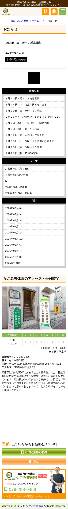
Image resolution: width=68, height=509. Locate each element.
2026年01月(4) (13, 250)
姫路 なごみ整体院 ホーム (25, 20)
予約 (36, 461)
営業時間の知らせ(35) (17, 174)
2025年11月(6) (13, 263)
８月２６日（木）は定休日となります (26, 104)
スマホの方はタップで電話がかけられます (26, 496)
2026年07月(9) (13, 214)
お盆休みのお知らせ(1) (17, 168)
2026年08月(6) (13, 208)
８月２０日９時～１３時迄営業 (22, 98)
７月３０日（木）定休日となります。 (26, 135)
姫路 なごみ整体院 (33, 505)
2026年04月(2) (13, 232)
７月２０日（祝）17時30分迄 (21, 153)
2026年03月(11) (14, 238)
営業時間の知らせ (16, 59)
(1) (6, 180)
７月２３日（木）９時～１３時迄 (23, 147)
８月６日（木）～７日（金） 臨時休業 (27, 122)
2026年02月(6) (13, 244)
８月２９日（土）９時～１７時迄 (23, 110)
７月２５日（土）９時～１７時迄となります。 (30, 141)
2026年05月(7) (13, 226)
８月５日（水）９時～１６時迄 (22, 129)
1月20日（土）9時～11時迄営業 (23, 42)
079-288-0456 (36, 452)
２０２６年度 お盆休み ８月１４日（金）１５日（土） (35, 116)
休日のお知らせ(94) (16, 186)
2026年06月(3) (13, 220)
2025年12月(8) (13, 257)
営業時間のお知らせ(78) (18, 193)
